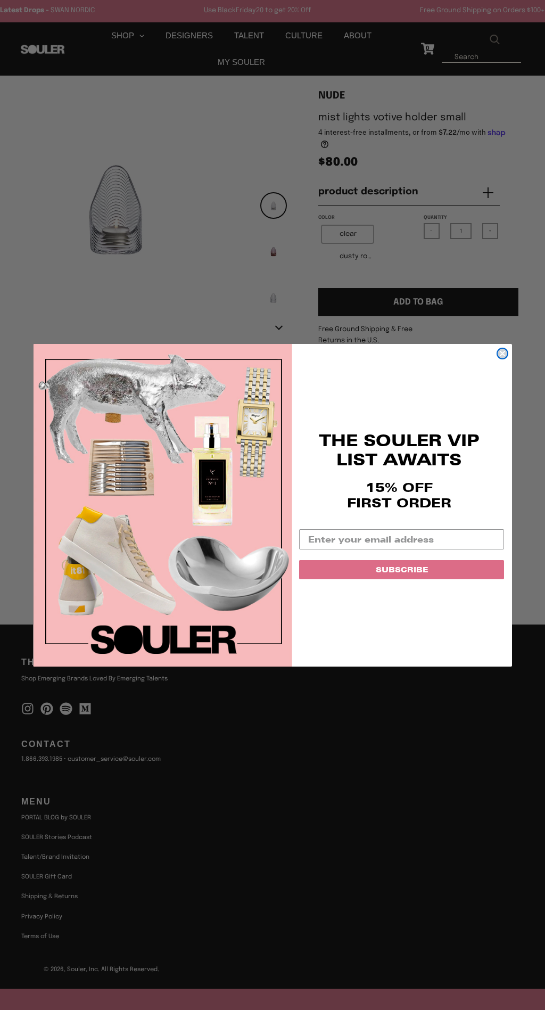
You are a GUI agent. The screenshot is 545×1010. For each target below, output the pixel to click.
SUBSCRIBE (402, 569)
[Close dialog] (502, 353)
